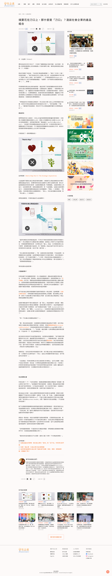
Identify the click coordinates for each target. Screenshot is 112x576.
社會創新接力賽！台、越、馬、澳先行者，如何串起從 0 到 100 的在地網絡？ (27, 526)
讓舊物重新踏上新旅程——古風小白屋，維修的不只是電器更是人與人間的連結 (77, 78)
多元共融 (84, 501)
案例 (80, 83)
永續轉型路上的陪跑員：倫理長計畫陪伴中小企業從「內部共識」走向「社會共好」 (46, 526)
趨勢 (26, 29)
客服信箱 (88, 551)
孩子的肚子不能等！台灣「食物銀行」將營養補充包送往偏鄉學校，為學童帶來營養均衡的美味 (77, 103)
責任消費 (71, 94)
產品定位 (82, 199)
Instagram (90, 556)
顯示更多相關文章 (56, 537)
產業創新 (76, 69)
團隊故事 (52, 551)
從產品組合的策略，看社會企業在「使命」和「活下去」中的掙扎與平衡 (26, 505)
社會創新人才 (76, 554)
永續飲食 (76, 108)
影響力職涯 (27, 522)
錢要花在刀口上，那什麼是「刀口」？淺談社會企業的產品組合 (46, 504)
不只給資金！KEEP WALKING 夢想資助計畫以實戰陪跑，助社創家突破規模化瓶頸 (65, 526)
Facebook (90, 554)
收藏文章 (49, 29)
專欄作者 (52, 554)
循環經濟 (76, 83)
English (52, 556)
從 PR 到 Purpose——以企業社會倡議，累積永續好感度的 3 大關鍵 (65, 505)
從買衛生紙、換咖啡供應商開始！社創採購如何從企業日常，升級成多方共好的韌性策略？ (84, 526)
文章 (23, 14)
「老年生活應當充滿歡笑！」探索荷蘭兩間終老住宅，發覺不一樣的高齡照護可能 (77, 65)
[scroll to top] (107, 571)
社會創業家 (28, 14)
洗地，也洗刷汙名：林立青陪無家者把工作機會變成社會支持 (84, 504)
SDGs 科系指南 (77, 556)
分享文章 (32, 29)
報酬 (69, 199)
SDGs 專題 (65, 554)
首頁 (20, 14)
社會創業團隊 (76, 551)
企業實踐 (59, 501)
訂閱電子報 (89, 558)
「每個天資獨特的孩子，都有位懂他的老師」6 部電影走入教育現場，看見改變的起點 (81, 51)
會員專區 (105, 4)
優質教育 (71, 56)
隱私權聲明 (56, 571)
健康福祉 (71, 69)
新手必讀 (64, 551)
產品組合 (89, 199)
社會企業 (75, 199)
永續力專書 (65, 556)
